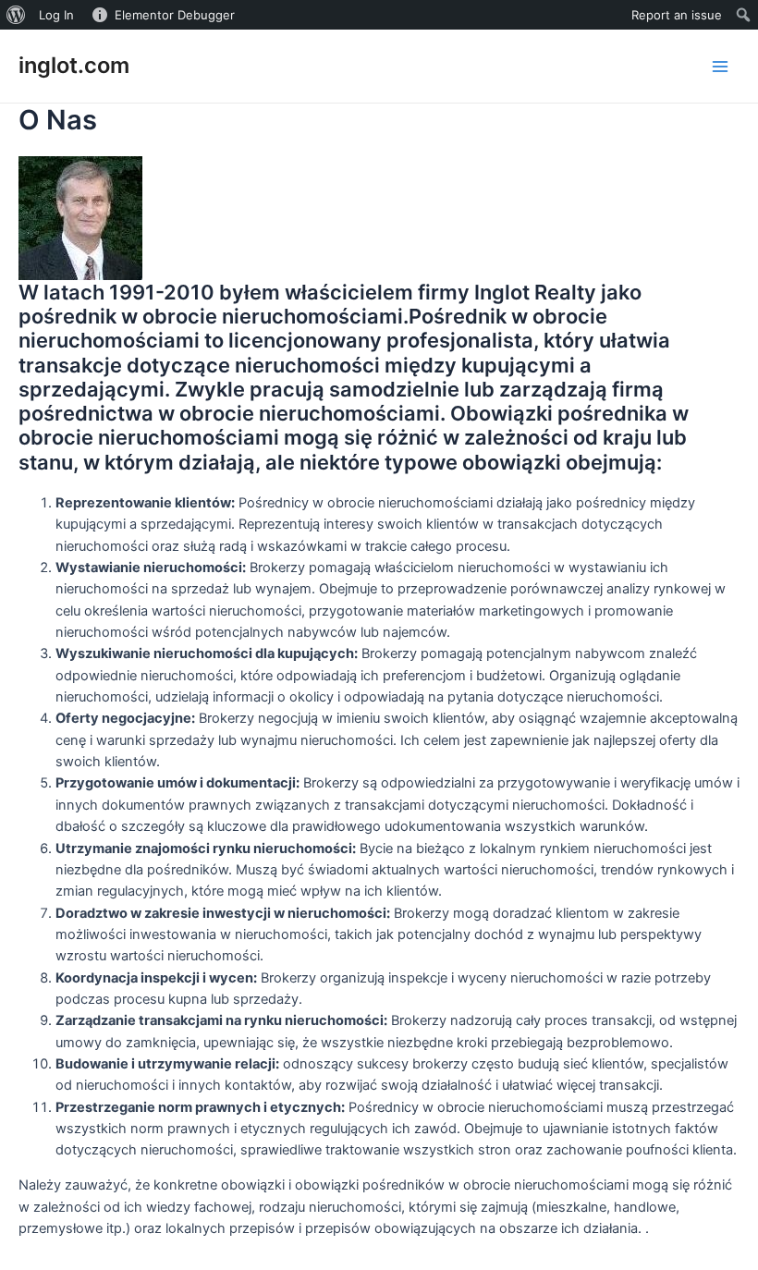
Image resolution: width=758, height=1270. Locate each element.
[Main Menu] (720, 66)
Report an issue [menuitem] (676, 14)
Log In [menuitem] (56, 14)
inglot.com (73, 65)
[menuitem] (16, 15)
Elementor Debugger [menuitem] (175, 14)
